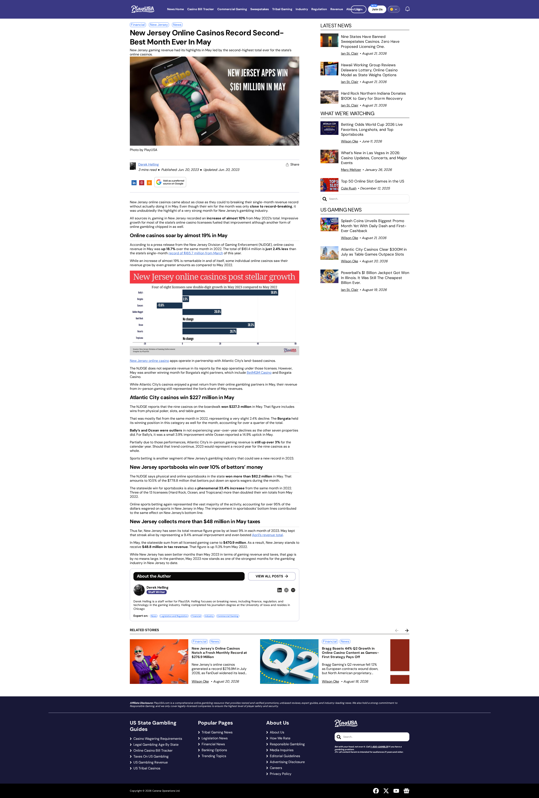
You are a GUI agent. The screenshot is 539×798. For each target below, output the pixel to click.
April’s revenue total (267, 535)
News (177, 24)
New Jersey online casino (149, 360)
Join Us (377, 9)
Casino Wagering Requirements (157, 739)
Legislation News (215, 738)
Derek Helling (148, 164)
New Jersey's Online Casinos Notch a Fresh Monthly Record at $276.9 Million (219, 652)
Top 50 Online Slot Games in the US (372, 181)
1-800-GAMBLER (379, 746)
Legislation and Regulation (174, 616)
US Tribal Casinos (146, 768)
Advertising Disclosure (287, 762)
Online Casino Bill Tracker (153, 750)
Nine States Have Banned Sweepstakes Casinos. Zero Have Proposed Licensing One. (370, 41)
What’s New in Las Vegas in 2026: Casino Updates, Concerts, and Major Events (374, 157)
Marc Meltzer (351, 169)
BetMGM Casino (259, 372)
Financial (138, 24)
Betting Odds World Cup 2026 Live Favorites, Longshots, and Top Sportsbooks (372, 129)
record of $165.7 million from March (196, 253)
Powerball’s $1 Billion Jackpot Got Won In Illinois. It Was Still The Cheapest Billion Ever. (375, 277)
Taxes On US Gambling (151, 756)
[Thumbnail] (159, 661)
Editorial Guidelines (285, 756)
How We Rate (280, 738)
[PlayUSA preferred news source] (170, 182)
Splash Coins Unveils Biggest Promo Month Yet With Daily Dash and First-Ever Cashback (374, 225)
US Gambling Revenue (150, 762)
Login (359, 9)
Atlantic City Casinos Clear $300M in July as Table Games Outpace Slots (374, 252)
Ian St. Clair (349, 53)
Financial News (213, 744)
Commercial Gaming (227, 616)
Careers (276, 768)
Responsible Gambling (287, 744)
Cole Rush (348, 188)
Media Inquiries (282, 750)
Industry (209, 616)
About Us (277, 732)
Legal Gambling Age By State (156, 745)
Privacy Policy (280, 774)
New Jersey (159, 24)
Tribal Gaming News (217, 732)
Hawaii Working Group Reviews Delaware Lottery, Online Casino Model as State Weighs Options (369, 69)
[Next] (406, 630)
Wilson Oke (349, 141)
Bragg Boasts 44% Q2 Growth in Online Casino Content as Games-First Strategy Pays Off (350, 652)
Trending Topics (214, 756)
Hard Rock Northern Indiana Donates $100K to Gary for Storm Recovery (373, 96)
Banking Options (214, 750)
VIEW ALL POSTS (269, 576)
